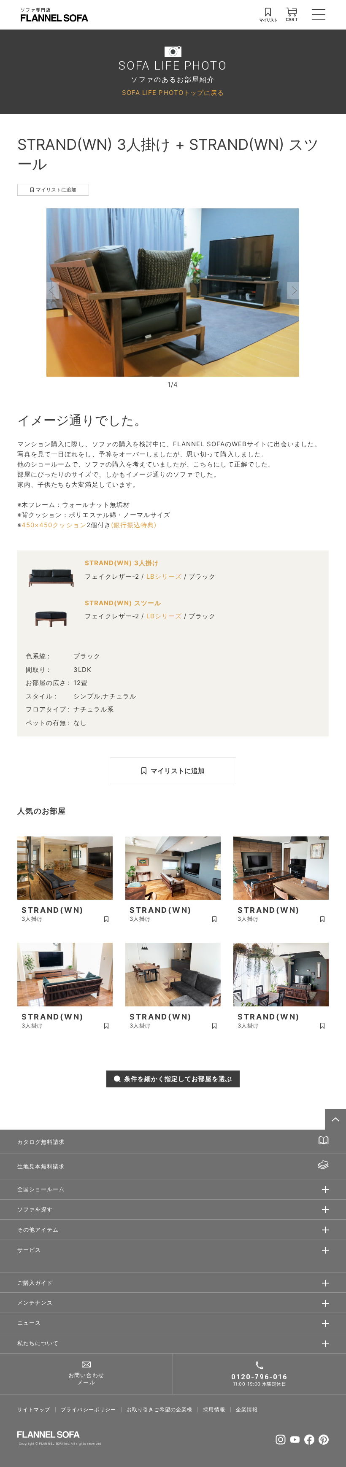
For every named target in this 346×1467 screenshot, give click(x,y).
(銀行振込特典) (134, 525)
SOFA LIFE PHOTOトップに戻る (173, 93)
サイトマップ (33, 1409)
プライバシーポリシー (88, 1409)
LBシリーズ (164, 576)
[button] (52, 290)
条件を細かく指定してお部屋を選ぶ (178, 1079)
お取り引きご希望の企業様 (160, 1409)
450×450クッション (54, 525)
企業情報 (247, 1409)
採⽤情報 (214, 1409)
